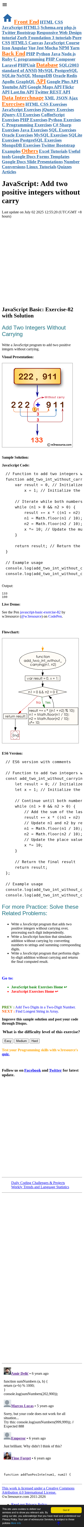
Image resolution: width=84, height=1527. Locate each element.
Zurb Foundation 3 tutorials (44, 37)
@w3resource (31, 616)
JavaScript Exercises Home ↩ (34, 991)
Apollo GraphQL (18, 81)
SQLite (8, 75)
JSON (62, 98)
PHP (30, 53)
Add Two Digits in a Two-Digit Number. (45, 1007)
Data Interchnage (23, 98)
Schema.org (52, 27)
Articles (9, 171)
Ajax (73, 98)
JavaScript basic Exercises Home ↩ (39, 987)
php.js (70, 27)
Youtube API (14, 86)
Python (43, 53)
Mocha (51, 47)
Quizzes (64, 166)
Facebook (32, 1070)
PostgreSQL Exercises (41, 140)
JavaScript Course (61, 42)
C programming (29, 59)
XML (50, 98)
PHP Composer (60, 59)
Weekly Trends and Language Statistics (40, 1187)
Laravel (9, 65)
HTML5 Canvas (27, 42)
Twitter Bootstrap (19, 32)
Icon (6, 47)
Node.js (68, 53)
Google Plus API (62, 81)
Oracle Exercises (17, 135)
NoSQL (23, 75)
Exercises (13, 104)
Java (55, 53)
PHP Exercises (33, 119)
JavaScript (12, 27)
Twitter (55, 1070)
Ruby (7, 59)
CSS (59, 22)
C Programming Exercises (27, 124)
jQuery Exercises (58, 109)
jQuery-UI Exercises (21, 114)
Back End (13, 53)
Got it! (66, 1510)
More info (16, 1523)
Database (47, 65)
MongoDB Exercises (21, 145)
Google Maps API (45, 86)
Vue (31, 47)
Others (29, 151)
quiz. (6, 1054)
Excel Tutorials (53, 151)
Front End (26, 22)
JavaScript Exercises (21, 109)
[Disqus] (42, 1423)
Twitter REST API (52, 92)
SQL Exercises (62, 130)
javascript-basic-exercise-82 (40, 612)
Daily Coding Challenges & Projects (38, 1183)
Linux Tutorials (41, 166)
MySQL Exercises (51, 135)
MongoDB (42, 75)
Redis (71, 75)
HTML (47, 22)
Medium (21, 1041)
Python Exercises (64, 119)
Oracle (59, 75)
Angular (19, 47)
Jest (40, 47)
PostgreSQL (66, 70)
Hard (35, 1041)
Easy (7, 1041)
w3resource (10, 10)
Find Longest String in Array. (37, 1011)
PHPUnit (26, 65)
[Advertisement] (42, 260)
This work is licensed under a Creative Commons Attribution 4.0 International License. (38, 1490)
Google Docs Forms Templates (40, 156)
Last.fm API (22, 92)
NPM (64, 47)
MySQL (46, 70)
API (41, 81)
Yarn (75, 47)
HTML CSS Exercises (46, 104)
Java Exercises (34, 130)
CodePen (55, 616)
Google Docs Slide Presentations (32, 161)
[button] (42, 5)
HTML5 (32, 27)
